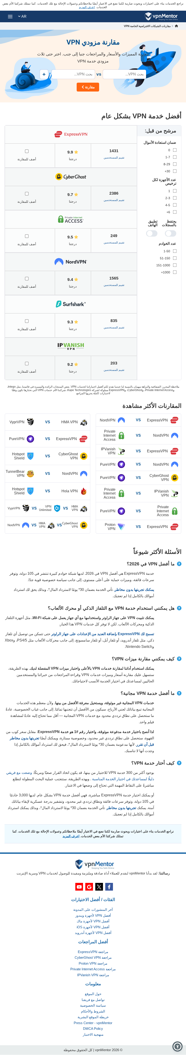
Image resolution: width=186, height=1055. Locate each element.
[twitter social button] (99, 887)
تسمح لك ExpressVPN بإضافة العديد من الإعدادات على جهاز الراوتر (102, 634)
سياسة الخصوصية (93, 1005)
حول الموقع (93, 994)
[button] (177, 1046)
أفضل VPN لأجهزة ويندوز (93, 915)
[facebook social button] (109, 887)
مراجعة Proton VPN (93, 963)
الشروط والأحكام (93, 1011)
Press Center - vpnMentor (93, 1023)
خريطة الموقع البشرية (93, 1017)
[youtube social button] (79, 887)
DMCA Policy (93, 1028)
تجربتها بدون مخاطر (121, 808)
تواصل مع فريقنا (93, 1000)
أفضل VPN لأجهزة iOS (93, 927)
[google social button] (89, 887)
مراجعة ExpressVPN (93, 952)
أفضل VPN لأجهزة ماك (93, 921)
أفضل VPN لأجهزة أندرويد (93, 933)
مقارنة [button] (90, 87)
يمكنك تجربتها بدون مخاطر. (134, 590)
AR (23, 16)
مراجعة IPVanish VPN (93, 975)
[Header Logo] (161, 16)
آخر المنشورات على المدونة (93, 909)
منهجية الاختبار (93, 1034)
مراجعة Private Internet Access (93, 969)
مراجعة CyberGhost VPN (93, 957)
